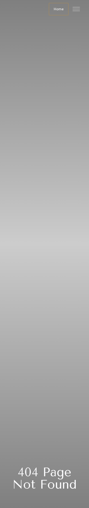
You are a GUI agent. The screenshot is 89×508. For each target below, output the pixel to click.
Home (59, 9)
